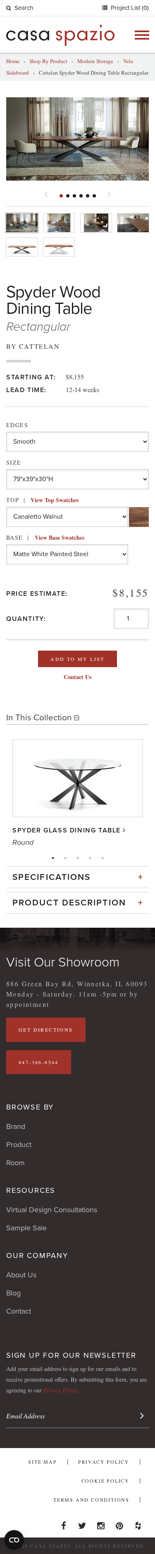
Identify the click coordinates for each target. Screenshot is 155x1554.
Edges (17, 425)
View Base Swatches (59, 537)
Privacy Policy (60, 1390)
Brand (15, 1126)
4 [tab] (90, 858)
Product (18, 1144)
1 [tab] (53, 858)
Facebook (63, 1523)
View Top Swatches (55, 500)
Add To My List (77, 659)
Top (42, 500)
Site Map (42, 1461)
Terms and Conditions (91, 1499)
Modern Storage (95, 61)
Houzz (138, 1523)
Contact (18, 1311)
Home (12, 61)
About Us (21, 1274)
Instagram (101, 1523)
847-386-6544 (39, 1062)
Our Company (37, 1255)
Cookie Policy (105, 1480)
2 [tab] (65, 858)
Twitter (82, 1523)
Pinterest (119, 1523)
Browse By (30, 1107)
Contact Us (77, 676)
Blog (13, 1293)
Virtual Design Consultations (51, 1209)
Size (13, 462)
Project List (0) (129, 8)
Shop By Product (48, 61)
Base (45, 537)
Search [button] (23, 8)
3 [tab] (78, 858)
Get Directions (46, 1029)
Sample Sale (26, 1227)
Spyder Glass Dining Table (66, 830)
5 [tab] (102, 858)
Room (15, 1162)
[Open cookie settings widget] (14, 1540)
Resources (30, 1190)
